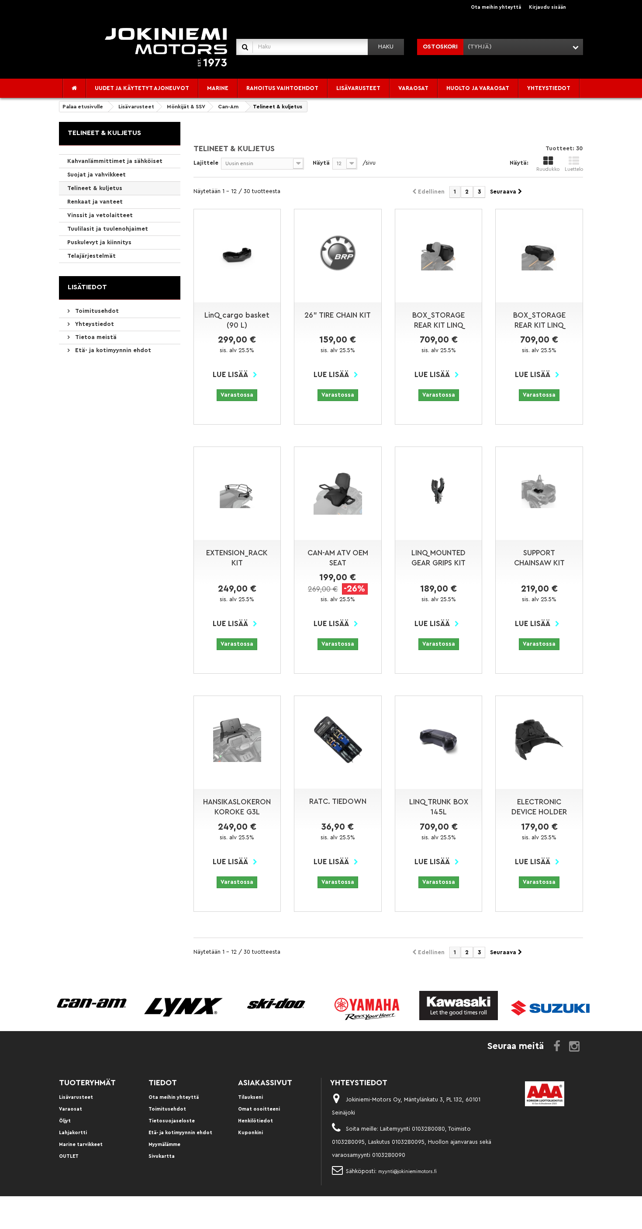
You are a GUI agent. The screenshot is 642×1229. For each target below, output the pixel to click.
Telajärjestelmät (91, 256)
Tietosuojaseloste (171, 1120)
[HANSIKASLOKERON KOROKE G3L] (237, 739)
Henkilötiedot (255, 1120)
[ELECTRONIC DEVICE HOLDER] (539, 739)
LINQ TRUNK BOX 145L (438, 807)
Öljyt (65, 1120)
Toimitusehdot (96, 311)
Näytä (321, 163)
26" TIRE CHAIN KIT (337, 315)
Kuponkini (250, 1132)
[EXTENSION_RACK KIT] (237, 490)
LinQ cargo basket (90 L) (236, 320)
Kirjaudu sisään (547, 7)
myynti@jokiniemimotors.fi (407, 1171)
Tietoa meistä (95, 337)
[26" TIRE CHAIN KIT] (337, 253)
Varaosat (70, 1109)
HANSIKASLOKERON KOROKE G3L (237, 807)
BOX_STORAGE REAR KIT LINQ (438, 320)
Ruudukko (547, 169)
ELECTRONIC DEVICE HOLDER (539, 807)
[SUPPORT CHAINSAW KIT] (539, 490)
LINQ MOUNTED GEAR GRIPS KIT (438, 558)
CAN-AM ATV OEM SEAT (337, 558)
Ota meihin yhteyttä (496, 7)
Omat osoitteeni (259, 1109)
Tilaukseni (250, 1097)
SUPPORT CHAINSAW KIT (539, 558)
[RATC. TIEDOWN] (337, 739)
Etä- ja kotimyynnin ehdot (112, 350)
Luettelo (574, 169)
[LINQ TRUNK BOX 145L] (438, 739)
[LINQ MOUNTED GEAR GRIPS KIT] (438, 490)
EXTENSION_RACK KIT (237, 558)
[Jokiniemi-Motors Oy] (165, 46)
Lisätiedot (87, 287)
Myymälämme (164, 1144)
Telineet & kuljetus (94, 188)
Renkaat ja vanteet (95, 201)
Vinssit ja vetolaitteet (100, 215)
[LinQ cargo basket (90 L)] (237, 253)
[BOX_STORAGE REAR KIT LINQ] (438, 253)
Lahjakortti (73, 1132)
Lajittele (205, 163)
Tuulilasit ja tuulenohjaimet (107, 229)
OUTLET (69, 1156)
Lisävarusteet (76, 1097)
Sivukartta (161, 1156)
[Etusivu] (74, 88)
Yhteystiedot (93, 324)
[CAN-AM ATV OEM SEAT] (337, 490)
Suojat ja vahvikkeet (96, 174)
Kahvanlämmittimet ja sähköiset (114, 161)
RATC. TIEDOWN (337, 801)
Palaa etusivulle (82, 106)
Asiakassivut (265, 1083)
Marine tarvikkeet (81, 1144)
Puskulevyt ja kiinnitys (99, 242)
